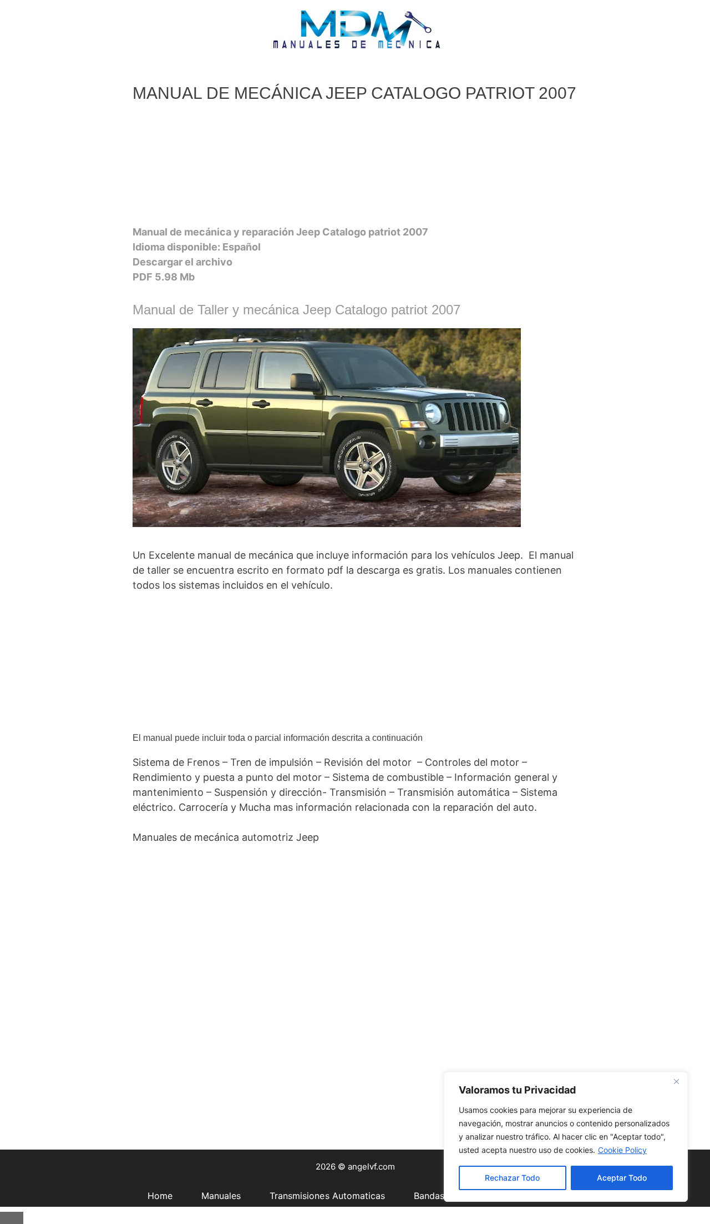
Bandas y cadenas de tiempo (347, 73)
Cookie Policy (622, 1150)
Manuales (88, 73)
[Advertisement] (354, 167)
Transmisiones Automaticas (197, 73)
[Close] (676, 1081)
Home (26, 73)
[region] (566, 1137)
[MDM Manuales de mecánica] (356, 28)
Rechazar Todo (512, 1177)
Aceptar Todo (622, 1177)
